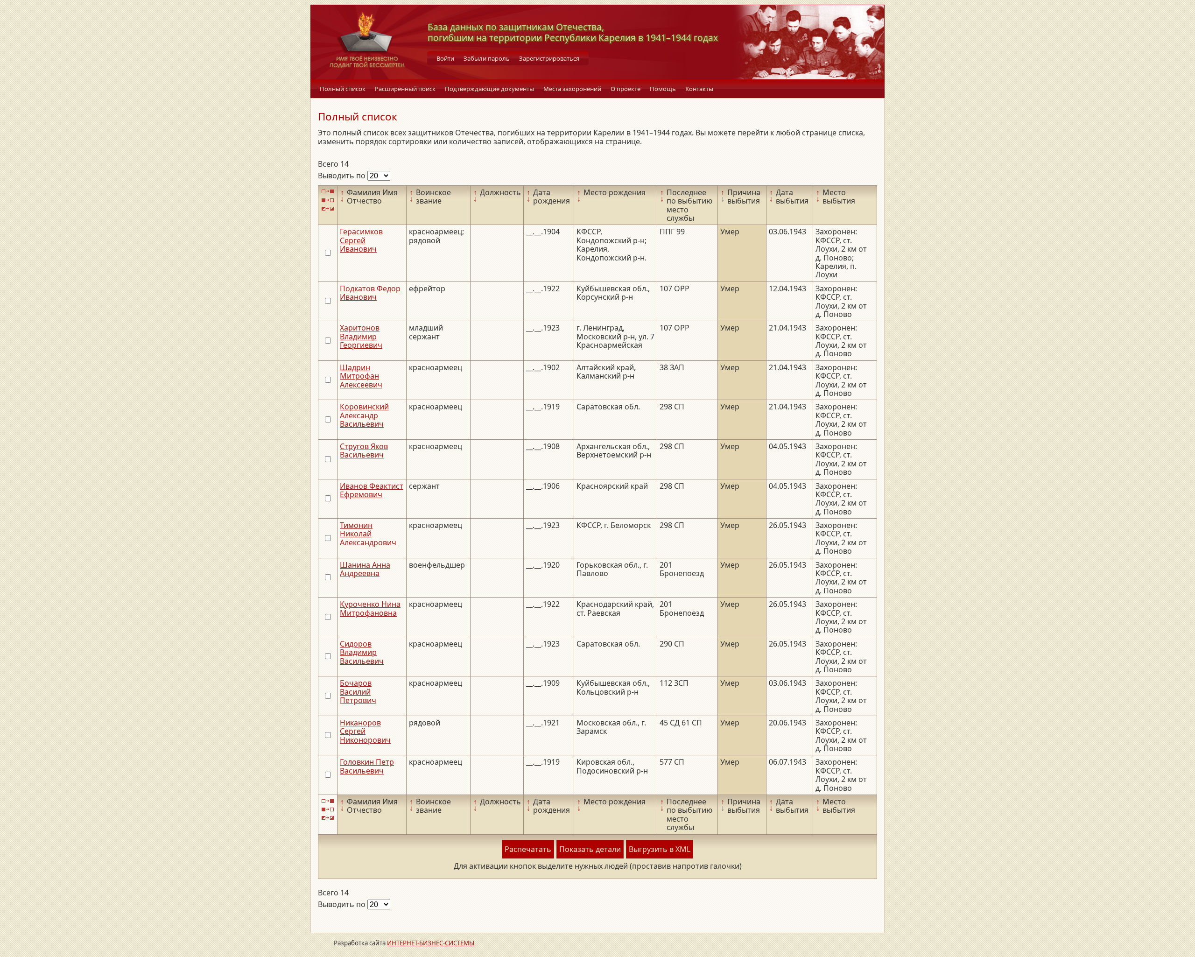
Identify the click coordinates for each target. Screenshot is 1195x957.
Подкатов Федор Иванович (370, 292)
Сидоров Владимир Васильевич (362, 652)
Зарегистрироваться (549, 58)
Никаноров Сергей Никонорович (365, 731)
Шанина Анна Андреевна (365, 569)
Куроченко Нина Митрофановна (370, 608)
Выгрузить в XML (659, 849)
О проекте (625, 88)
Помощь (663, 88)
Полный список (343, 88)
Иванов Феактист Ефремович (371, 490)
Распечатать (528, 849)
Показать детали (590, 849)
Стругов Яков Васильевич (364, 450)
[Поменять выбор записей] (328, 208)
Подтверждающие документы (489, 88)
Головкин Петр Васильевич (367, 766)
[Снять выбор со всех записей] (328, 200)
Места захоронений (572, 88)
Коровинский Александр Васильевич (364, 415)
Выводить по (342, 175)
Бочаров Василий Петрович (358, 691)
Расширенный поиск (405, 88)
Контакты (699, 88)
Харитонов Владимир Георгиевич (361, 336)
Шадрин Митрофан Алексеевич (361, 376)
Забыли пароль (487, 58)
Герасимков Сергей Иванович (361, 240)
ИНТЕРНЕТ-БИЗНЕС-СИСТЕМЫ (430, 943)
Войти (445, 58)
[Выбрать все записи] (328, 191)
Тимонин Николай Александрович (368, 534)
